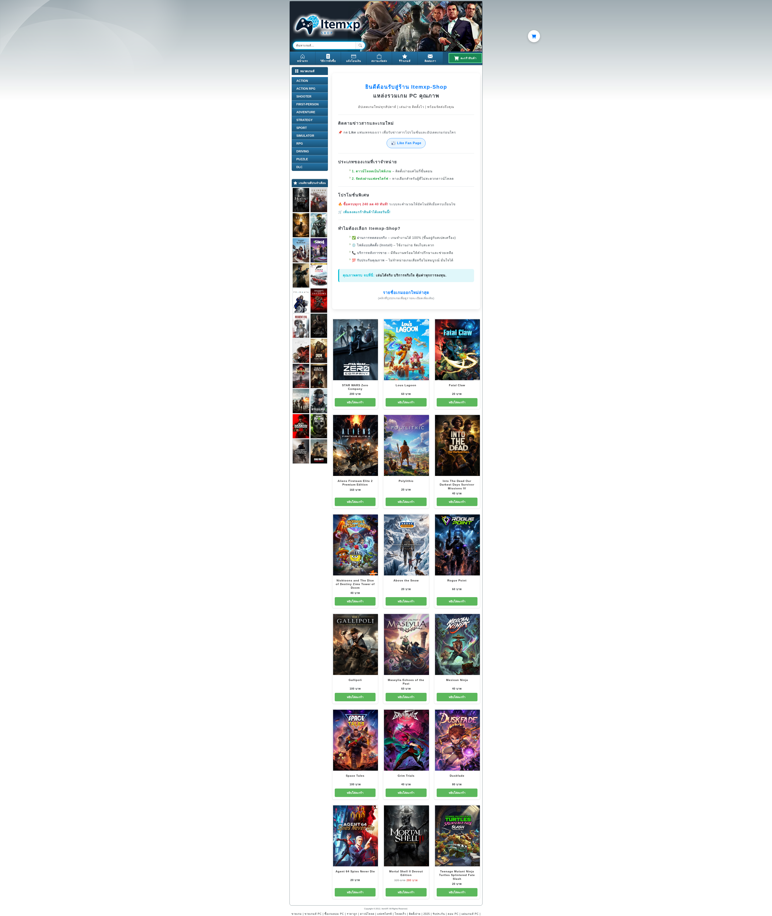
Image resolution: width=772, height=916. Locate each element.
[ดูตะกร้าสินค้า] (534, 36)
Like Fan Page (409, 143)
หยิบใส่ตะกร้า (355, 402)
